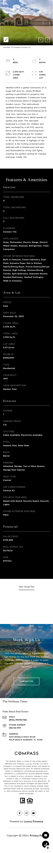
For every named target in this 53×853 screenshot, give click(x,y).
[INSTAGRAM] (26, 813)
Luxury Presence (33, 821)
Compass (28, 764)
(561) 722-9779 (15, 728)
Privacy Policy (38, 835)
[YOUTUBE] (33, 813)
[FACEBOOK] (19, 813)
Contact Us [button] (26, 681)
